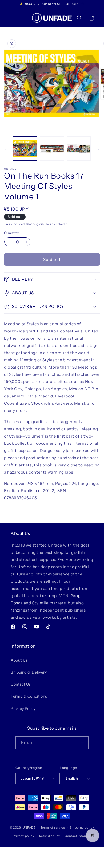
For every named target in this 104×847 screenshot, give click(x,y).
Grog (75, 595)
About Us (19, 660)
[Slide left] (6, 150)
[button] (11, 18)
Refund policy (49, 836)
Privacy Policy (23, 708)
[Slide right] (98, 150)
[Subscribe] (82, 742)
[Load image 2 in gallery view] (52, 148)
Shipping (32, 224)
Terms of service (53, 827)
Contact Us (21, 684)
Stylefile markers (48, 602)
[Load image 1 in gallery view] (25, 148)
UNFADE (29, 827)
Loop (51, 595)
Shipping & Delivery (29, 672)
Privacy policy (23, 836)
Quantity (11, 233)
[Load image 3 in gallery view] (79, 148)
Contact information (80, 836)
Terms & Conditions (29, 696)
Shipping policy (82, 827)
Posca (17, 602)
